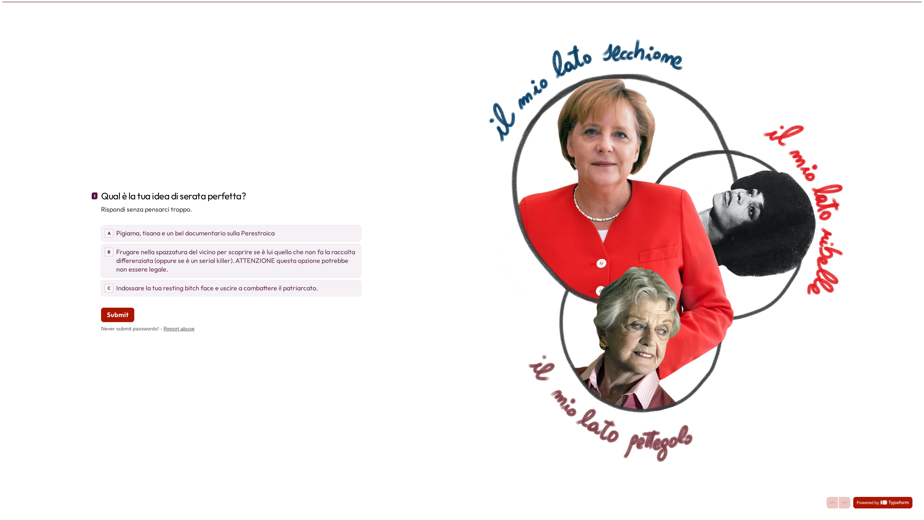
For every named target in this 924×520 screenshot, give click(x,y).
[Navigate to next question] (844, 502)
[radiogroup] (231, 260)
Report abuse (179, 329)
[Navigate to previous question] (832, 502)
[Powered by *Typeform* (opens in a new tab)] (882, 502)
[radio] (231, 233)
